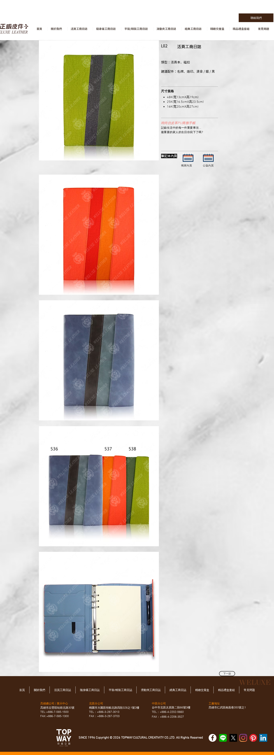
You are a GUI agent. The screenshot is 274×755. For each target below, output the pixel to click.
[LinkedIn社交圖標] (263, 738)
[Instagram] (243, 738)
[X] (233, 738)
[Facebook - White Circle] (212, 738)
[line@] (223, 738)
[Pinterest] (253, 738)
